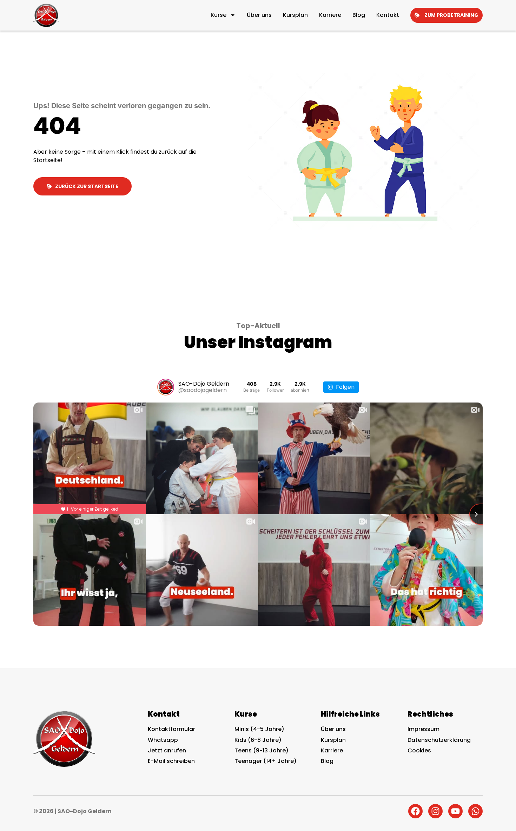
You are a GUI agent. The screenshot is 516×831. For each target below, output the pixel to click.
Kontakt (387, 15)
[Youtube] (455, 811)
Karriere (330, 15)
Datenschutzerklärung (439, 740)
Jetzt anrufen (167, 750)
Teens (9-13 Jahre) (261, 750)
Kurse (218, 15)
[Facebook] (415, 811)
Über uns (259, 15)
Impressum (423, 729)
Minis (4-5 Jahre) (259, 729)
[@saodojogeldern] (166, 387)
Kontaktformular (171, 729)
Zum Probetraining (451, 15)
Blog (358, 15)
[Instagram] (435, 811)
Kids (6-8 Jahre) (258, 740)
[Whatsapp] (475, 811)
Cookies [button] (419, 750)
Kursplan (295, 15)
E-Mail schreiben (171, 761)
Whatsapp (163, 740)
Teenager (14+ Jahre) (265, 761)
